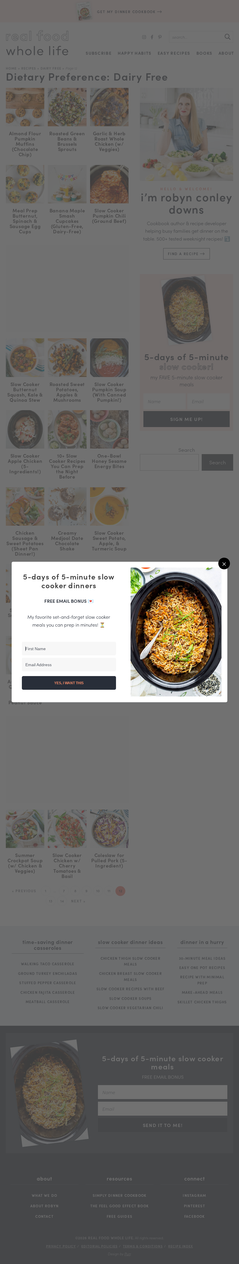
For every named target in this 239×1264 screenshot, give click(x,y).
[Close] (224, 563)
